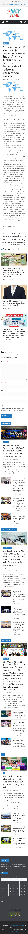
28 (17, 894)
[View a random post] (25, 22)
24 (3, 894)
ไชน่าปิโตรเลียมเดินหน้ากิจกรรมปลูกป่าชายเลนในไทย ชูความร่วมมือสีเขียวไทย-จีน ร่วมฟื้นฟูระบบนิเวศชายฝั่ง (19, 817)
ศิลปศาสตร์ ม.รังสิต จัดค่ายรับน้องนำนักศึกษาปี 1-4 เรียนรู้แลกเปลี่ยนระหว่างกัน (14, 235)
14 (17, 888)
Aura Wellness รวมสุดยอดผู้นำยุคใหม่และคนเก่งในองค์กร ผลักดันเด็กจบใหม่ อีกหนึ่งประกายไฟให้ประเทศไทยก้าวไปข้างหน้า (19, 743)
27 (13, 894)
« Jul (2, 901)
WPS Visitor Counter (18, 916)
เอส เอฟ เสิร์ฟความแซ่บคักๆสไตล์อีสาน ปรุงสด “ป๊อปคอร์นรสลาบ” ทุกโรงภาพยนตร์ (14, 303)
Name (3, 383)
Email (3, 390)
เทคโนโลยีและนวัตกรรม (7, 547)
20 (13, 891)
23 (24, 891)
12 (10, 888)
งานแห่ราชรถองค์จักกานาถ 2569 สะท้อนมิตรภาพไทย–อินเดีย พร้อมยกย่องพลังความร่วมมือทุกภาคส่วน (19, 518)
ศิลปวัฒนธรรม (5, 441)
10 (3, 888)
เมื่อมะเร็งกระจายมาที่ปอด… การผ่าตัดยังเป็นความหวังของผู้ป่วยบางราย (19, 714)
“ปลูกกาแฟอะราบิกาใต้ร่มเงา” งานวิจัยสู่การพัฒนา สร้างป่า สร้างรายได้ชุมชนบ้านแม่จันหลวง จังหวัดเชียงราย (13, 242)
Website (3, 398)
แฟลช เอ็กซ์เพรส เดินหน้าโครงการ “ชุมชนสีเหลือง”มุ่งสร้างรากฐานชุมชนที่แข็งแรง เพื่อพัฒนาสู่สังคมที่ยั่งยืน (19, 842)
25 (6, 894)
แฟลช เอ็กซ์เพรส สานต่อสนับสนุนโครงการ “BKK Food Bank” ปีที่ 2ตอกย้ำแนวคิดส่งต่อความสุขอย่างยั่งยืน (13, 782)
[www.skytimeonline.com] (3, 22)
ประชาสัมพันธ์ (5, 43)
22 (21, 891)
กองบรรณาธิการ (18, 79)
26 (10, 894)
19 (10, 891)
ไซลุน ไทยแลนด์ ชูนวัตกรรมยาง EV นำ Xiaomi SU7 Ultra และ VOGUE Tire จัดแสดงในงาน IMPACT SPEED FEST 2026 (19, 612)
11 (6, 888)
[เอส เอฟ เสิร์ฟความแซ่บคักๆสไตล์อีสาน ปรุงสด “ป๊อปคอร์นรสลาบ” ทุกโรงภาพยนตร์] (14, 286)
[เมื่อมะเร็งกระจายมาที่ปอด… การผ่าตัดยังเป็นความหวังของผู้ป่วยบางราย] (6, 715)
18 (6, 891)
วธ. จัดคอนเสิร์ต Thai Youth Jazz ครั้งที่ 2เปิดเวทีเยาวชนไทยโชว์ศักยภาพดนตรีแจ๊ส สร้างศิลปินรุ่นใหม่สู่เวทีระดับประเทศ (13, 451)
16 (24, 888)
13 (13, 888)
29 (21, 894)
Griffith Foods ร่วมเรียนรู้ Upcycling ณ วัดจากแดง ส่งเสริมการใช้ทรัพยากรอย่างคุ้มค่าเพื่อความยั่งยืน (19, 829)
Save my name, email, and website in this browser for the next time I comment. (13, 409)
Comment (4, 362)
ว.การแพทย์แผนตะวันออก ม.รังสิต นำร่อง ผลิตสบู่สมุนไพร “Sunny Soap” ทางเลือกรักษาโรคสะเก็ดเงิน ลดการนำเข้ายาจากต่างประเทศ (14, 273)
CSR (4, 772)
